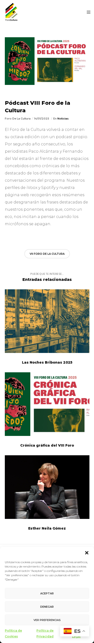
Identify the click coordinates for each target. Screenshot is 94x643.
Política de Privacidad (45, 633)
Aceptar (47, 593)
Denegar (47, 606)
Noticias (63, 118)
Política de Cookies (13, 633)
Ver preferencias (47, 620)
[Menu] (87, 12)
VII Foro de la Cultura (47, 253)
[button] (86, 552)
